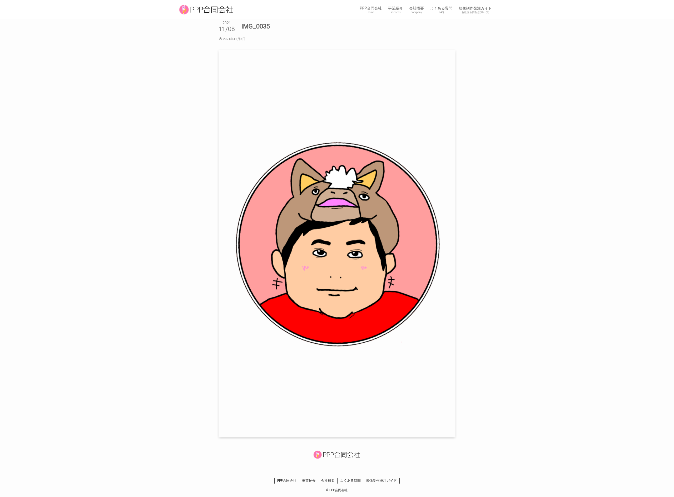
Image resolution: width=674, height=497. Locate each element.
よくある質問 (350, 481)
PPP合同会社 (286, 481)
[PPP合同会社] (206, 9)
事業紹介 (309, 481)
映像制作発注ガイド (381, 481)
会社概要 (328, 481)
